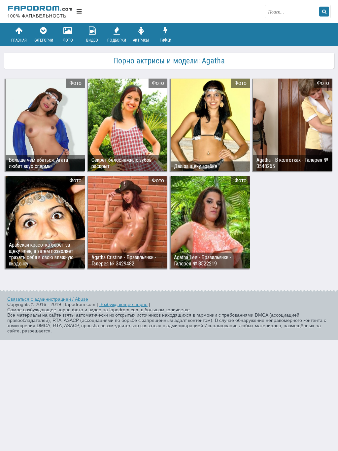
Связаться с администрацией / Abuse (47, 299)
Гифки (165, 40)
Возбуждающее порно (123, 304)
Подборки (116, 40)
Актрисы (141, 40)
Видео (92, 40)
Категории (43, 40)
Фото (68, 40)
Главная (19, 40)
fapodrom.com (40, 11)
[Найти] (324, 12)
